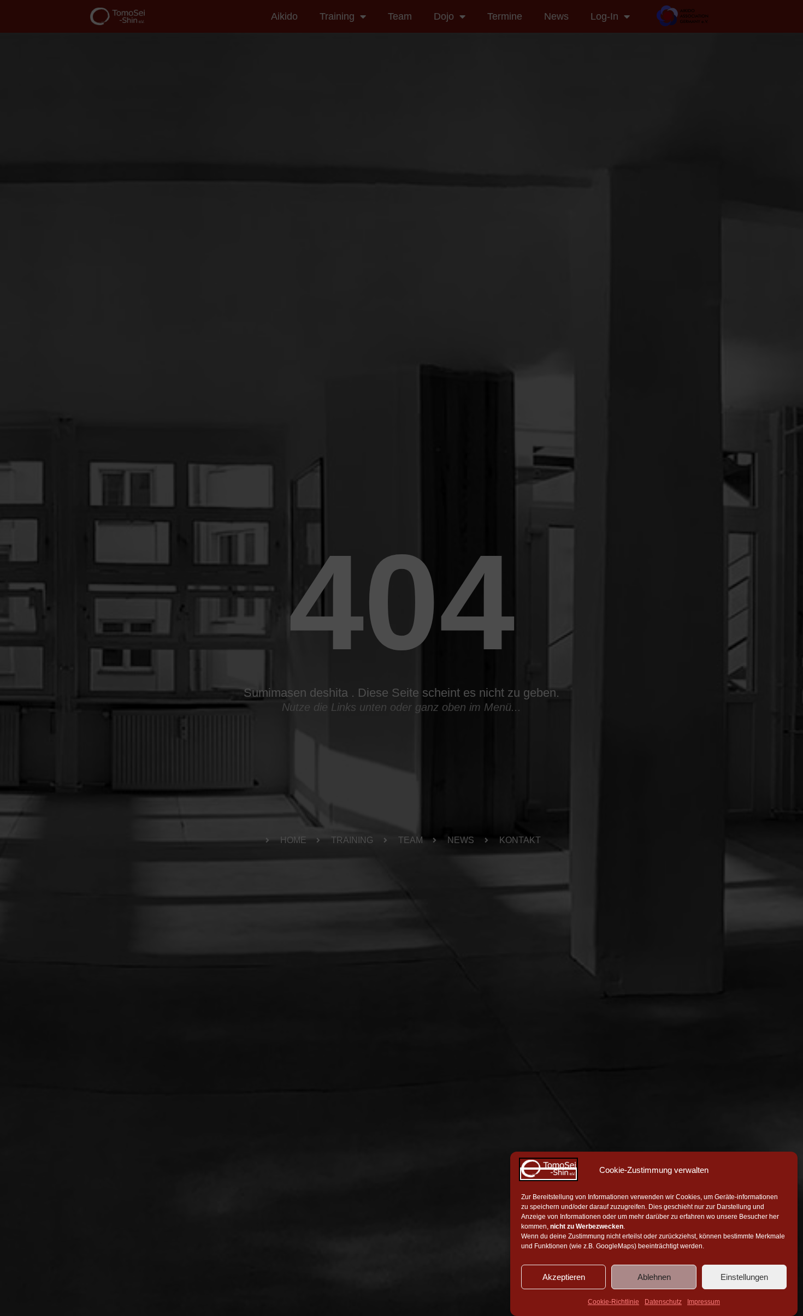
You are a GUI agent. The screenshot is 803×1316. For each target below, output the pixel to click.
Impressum (703, 1302)
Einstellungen (744, 1277)
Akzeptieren (563, 1277)
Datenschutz (663, 1302)
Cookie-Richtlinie (613, 1302)
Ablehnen (654, 1277)
